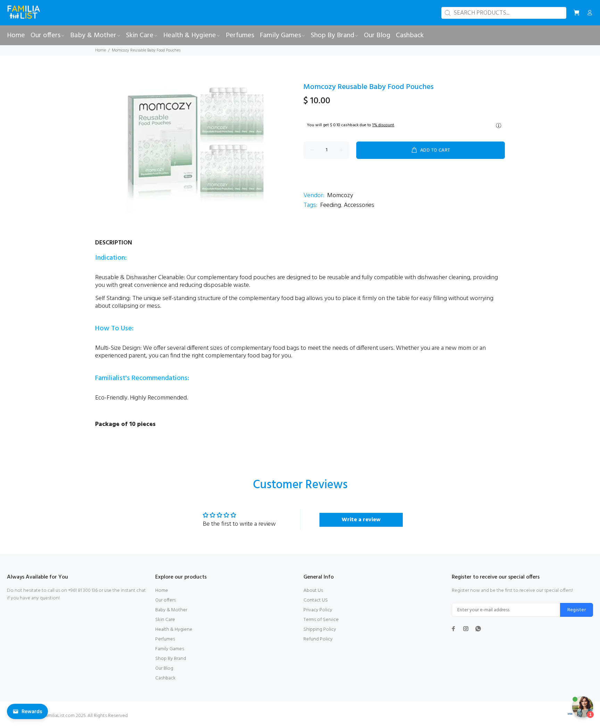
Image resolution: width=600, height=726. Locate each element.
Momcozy (340, 196)
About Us (313, 591)
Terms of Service (321, 620)
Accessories (359, 205)
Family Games (169, 649)
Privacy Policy (317, 610)
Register (576, 610)
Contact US (315, 600)
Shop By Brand (170, 659)
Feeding (330, 205)
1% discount (383, 125)
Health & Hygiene (173, 630)
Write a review (361, 519)
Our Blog (164, 668)
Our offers (165, 600)
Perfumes (165, 639)
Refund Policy (318, 639)
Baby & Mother (171, 610)
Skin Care (165, 620)
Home (100, 50)
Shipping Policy (319, 630)
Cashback (165, 678)
